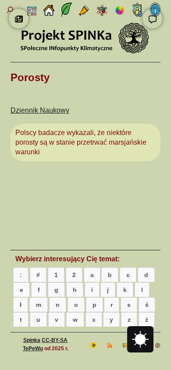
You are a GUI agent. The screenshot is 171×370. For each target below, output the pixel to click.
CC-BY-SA (55, 340)
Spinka (31, 340)
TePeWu (33, 348)
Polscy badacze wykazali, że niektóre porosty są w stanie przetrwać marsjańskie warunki (80, 142)
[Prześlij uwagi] (152, 18)
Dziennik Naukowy (40, 110)
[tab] (20, 274)
